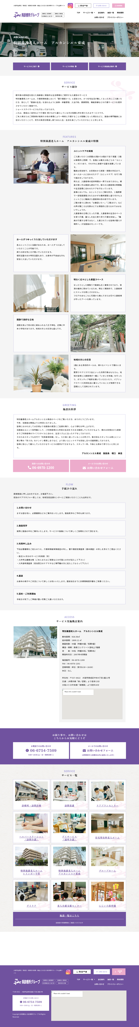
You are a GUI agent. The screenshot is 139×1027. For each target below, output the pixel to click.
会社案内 (101, 12)
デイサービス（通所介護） (69, 838)
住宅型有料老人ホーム (107, 837)
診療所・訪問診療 (31, 805)
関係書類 (120, 12)
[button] (89, 12)
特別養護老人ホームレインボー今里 (32, 872)
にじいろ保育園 (107, 905)
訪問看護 (69, 805)
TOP (78, 12)
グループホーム (107, 870)
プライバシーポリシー (115, 17)
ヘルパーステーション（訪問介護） (31, 838)
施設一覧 (110, 12)
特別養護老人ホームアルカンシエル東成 (69, 872)
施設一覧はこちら (69, 915)
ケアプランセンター (107, 805)
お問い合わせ (99, 17)
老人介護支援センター (69, 905)
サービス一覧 (88, 12)
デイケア (31, 905)
